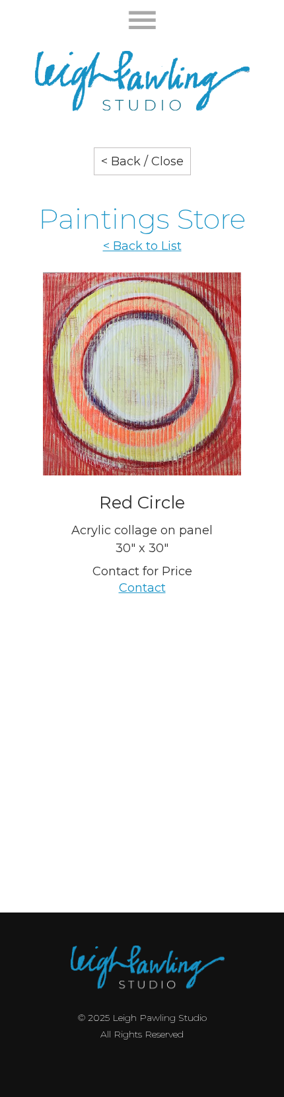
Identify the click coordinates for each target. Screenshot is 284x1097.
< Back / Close (142, 161)
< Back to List (142, 246)
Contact (142, 587)
